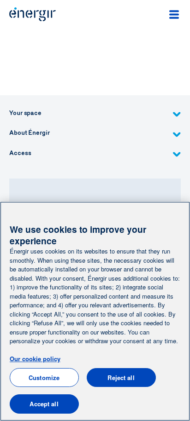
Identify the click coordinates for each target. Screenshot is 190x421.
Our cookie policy (35, 358)
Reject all (120, 377)
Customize (44, 377)
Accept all (44, 403)
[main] (95, 311)
